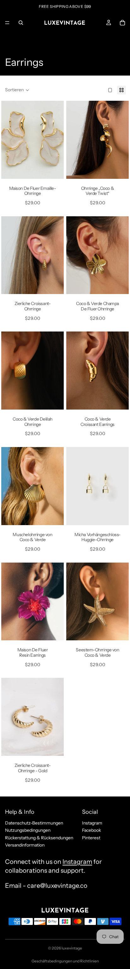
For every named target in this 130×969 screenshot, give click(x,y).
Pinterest (91, 838)
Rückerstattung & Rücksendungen (39, 838)
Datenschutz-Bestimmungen (34, 823)
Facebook (91, 830)
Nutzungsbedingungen (27, 830)
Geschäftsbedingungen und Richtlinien (65, 961)
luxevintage (72, 948)
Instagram (92, 823)
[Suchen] (21, 23)
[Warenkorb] (122, 23)
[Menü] (7, 22)
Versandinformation (24, 845)
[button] (17, 90)
